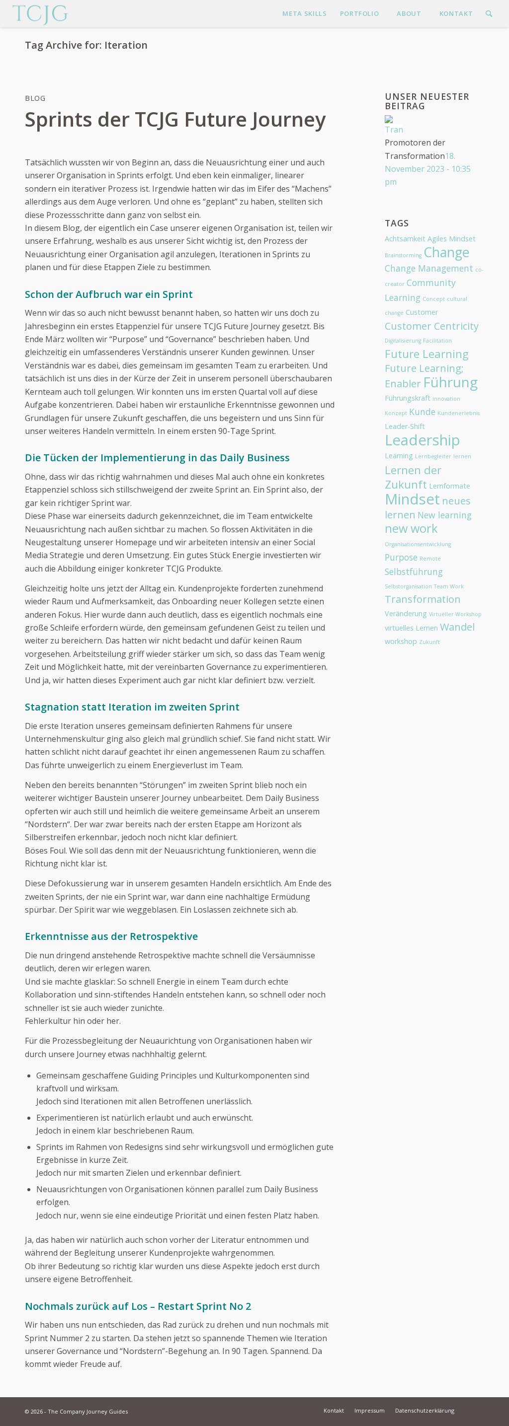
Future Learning (427, 353)
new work (411, 528)
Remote (430, 558)
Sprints (285, 254)
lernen (462, 456)
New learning (445, 515)
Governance (191, 339)
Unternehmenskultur (65, 738)
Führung (450, 381)
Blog (35, 98)
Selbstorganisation (408, 586)
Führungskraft (407, 398)
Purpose (128, 339)
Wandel (457, 627)
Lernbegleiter (433, 456)
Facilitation (437, 340)
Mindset (412, 499)
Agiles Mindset (451, 238)
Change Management (429, 268)
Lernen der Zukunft (413, 477)
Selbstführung (414, 571)
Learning (399, 455)
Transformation (423, 599)
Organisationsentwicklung (418, 544)
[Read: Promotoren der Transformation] (394, 129)
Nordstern (47, 824)
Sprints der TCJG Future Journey (175, 119)
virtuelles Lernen (411, 628)
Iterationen (240, 254)
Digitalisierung (403, 340)
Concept (434, 298)
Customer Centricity (432, 326)
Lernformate (449, 486)
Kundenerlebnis (458, 413)
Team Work (449, 586)
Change (447, 252)
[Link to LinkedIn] (476, 1410)
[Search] (489, 13)
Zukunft (429, 642)
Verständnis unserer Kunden (196, 352)
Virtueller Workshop (455, 614)
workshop (401, 641)
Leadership (422, 440)
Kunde (422, 412)
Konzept (396, 413)
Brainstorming (403, 255)
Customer (422, 312)
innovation (446, 398)
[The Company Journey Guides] (40, 13)
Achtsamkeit (405, 238)
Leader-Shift (405, 426)
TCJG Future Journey (241, 326)
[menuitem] (304, 13)
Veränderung (406, 613)
